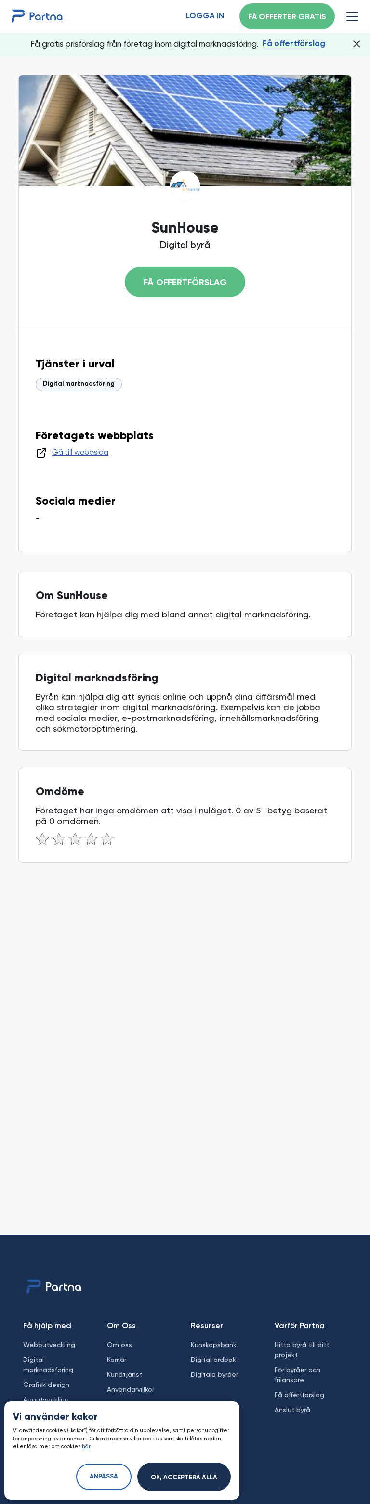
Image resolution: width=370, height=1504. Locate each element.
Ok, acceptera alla (184, 1478)
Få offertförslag (294, 44)
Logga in (205, 16)
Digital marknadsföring (79, 384)
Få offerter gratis (287, 17)
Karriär (116, 1359)
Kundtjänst (124, 1374)
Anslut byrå (292, 1409)
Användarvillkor (130, 1389)
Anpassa (104, 1477)
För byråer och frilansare (297, 1375)
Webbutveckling (49, 1344)
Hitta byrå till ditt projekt (302, 1350)
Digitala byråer (214, 1374)
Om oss (119, 1344)
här (86, 1446)
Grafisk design (46, 1384)
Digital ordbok (213, 1359)
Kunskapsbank (214, 1344)
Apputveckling (46, 1399)
